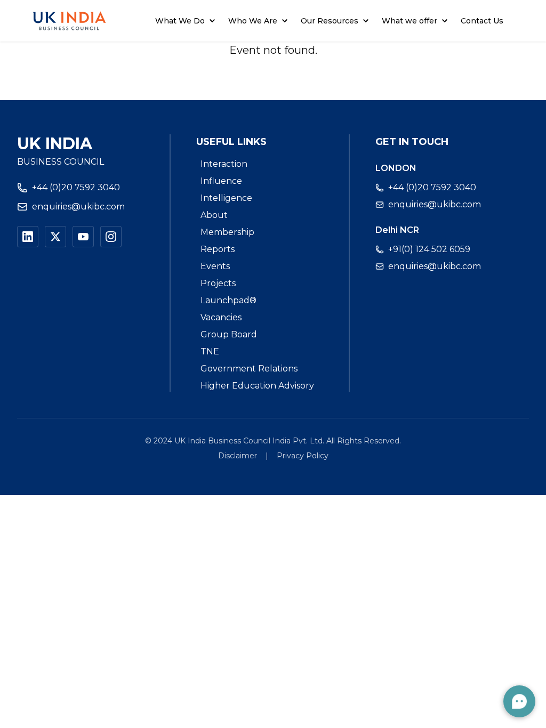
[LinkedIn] (27, 236)
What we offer (409, 21)
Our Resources (329, 21)
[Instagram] (111, 236)
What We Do (180, 21)
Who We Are (252, 21)
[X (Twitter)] (55, 236)
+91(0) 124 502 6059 (429, 249)
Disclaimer (237, 455)
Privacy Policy (302, 455)
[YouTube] (83, 236)
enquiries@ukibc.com (78, 206)
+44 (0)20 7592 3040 (76, 187)
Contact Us (482, 21)
